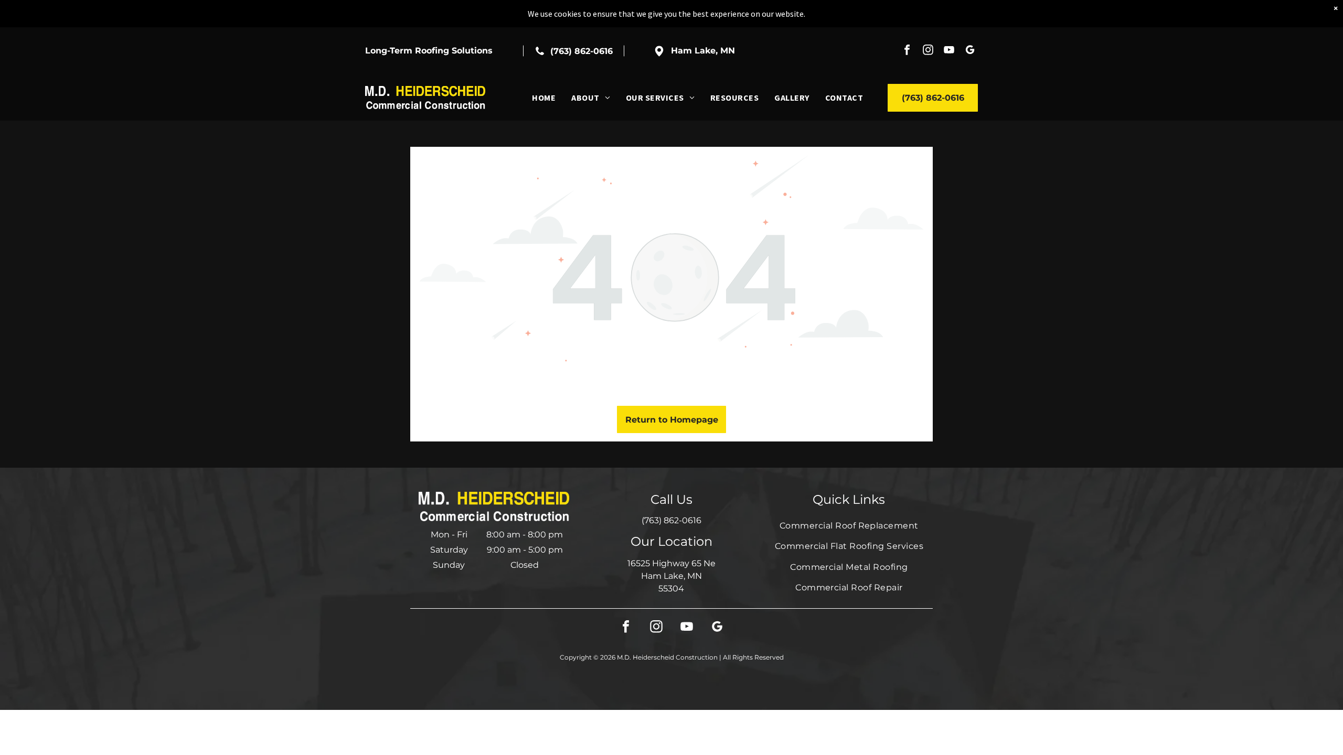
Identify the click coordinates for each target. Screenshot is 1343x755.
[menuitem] (543, 97)
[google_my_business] (970, 51)
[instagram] (928, 51)
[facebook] (907, 51)
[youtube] (949, 51)
